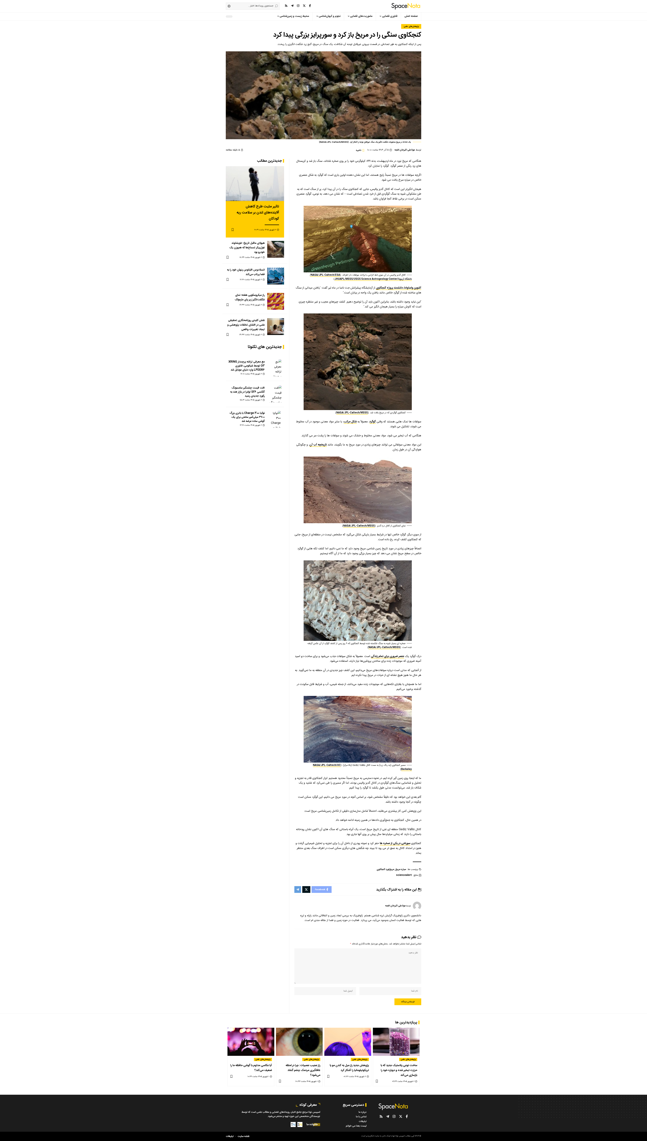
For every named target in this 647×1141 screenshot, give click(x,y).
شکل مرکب (350, 421)
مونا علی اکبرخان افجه (405, 150)
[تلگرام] (292, 5)
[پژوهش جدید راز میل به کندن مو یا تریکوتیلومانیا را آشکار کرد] (347, 1042)
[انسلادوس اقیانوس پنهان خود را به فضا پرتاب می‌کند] (275, 276)
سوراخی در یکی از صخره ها (395, 843)
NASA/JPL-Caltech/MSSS (352, 413)
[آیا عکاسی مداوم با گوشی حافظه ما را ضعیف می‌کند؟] (250, 1042)
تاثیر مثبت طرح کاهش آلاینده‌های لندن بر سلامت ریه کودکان (258, 212)
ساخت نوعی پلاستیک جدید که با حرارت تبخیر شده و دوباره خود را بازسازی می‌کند (399, 1070)
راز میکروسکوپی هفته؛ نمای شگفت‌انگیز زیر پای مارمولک (250, 297)
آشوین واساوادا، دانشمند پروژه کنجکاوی (398, 288)
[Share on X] (306, 889)
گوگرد (372, 421)
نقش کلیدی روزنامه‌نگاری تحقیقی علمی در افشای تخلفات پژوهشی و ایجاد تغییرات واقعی (246, 325)
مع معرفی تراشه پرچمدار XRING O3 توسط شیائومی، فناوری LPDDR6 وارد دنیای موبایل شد (246, 366)
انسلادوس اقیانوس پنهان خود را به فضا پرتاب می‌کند (246, 272)
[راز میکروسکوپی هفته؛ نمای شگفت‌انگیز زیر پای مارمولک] (275, 301)
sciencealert (404, 875)
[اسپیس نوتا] (405, 6)
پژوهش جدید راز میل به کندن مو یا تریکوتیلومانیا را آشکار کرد (349, 1068)
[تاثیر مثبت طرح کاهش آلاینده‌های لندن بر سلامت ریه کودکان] (255, 183)
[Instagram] (298, 5)
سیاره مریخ (400, 869)
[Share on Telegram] (297, 889)
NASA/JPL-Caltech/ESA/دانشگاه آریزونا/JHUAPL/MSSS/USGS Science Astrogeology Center (361, 277)
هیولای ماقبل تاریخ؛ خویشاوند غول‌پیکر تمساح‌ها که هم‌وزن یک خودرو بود (247, 248)
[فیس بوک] (310, 5)
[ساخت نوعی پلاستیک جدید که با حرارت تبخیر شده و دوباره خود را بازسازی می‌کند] (396, 1042)
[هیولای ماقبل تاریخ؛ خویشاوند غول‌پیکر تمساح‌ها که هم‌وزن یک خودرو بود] (275, 249)
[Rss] (286, 5)
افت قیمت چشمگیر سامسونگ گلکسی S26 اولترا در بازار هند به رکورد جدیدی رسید (247, 392)
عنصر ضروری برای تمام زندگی (387, 656)
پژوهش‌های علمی (411, 26)
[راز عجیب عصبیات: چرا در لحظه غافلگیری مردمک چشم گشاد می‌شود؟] (299, 1042)
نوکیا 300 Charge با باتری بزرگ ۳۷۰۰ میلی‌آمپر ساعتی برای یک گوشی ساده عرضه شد (247, 417)
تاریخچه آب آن (318, 444)
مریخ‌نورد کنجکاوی (385, 869)
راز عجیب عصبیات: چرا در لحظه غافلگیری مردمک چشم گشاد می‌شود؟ (303, 1070)
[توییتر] (304, 5)
